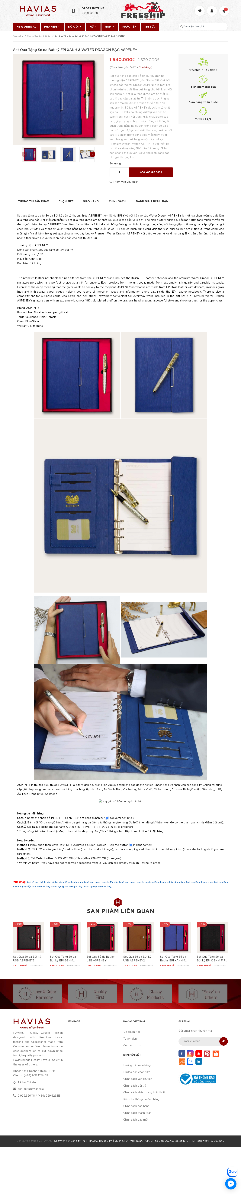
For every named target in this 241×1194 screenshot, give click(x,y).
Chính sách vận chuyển (137, 1079)
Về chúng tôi (131, 1032)
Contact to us (132, 1045)
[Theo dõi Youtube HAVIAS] (198, 1053)
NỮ (92, 27)
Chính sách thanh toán (137, 1113)
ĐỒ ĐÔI (73, 27)
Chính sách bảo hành (136, 1106)
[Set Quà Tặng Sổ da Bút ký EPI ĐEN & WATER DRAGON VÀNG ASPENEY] (65, 937)
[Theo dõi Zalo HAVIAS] (190, 1061)
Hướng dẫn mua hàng (137, 1065)
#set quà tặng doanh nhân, (200, 882)
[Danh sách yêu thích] (200, 7)
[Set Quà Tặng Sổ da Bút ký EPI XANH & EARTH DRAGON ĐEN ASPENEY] (175, 937)
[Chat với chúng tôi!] (230, 1183)
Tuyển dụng (130, 1039)
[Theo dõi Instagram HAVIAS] (190, 1053)
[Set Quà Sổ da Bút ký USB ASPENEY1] (102, 937)
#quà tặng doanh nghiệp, (161, 882)
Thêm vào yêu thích (125, 182)
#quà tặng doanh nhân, (71, 882)
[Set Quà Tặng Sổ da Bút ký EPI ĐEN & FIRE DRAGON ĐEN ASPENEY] (212, 937)
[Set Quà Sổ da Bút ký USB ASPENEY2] (138, 937)
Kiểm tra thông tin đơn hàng (141, 1099)
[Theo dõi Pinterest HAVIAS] (207, 1053)
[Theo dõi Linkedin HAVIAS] (198, 1061)
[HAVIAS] (31, 1023)
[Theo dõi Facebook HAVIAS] (181, 1053)
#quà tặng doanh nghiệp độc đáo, (101, 882)
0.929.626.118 (90, 13)
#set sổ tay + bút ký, (37, 882)
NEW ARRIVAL (26, 27)
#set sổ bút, (53, 882)
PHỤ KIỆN (51, 27)
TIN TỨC (150, 27)
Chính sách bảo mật (135, 1120)
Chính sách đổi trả (134, 1086)
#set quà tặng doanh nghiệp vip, (53, 886)
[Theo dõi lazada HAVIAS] (181, 1061)
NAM (108, 27)
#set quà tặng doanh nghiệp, (83, 886)
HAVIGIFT (64, 785)
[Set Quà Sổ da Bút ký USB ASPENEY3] (28, 937)
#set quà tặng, (104, 886)
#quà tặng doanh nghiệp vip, (133, 882)
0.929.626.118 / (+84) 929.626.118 (39, 1096)
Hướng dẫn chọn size (136, 1072)
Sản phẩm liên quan (120, 911)
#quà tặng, (180, 882)
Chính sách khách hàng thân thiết (144, 1092)
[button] (92, 154)
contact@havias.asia (31, 1089)
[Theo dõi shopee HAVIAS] (215, 1053)
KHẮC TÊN (129, 27)
